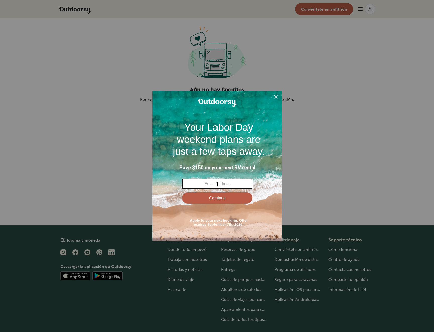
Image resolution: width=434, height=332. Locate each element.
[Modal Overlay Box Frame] (217, 166)
